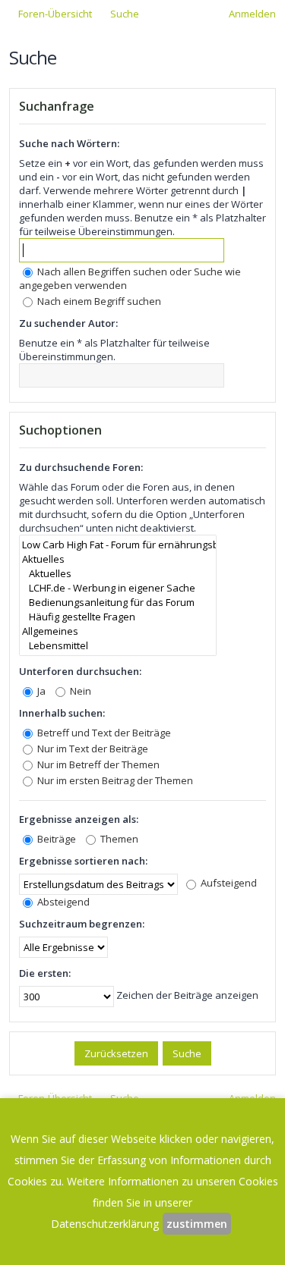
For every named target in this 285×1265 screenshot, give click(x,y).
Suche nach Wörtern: (69, 143)
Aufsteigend (227, 883)
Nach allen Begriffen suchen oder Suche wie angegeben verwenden (130, 278)
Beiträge (55, 839)
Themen (118, 839)
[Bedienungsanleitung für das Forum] (118, 602)
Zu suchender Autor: (68, 323)
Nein (79, 691)
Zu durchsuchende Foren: (81, 467)
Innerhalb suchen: (62, 713)
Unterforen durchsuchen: (80, 671)
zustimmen (196, 1223)
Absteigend (62, 902)
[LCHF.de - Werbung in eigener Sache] (118, 588)
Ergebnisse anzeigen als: (78, 819)
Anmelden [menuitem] (252, 13)
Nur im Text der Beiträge (91, 748)
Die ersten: (45, 973)
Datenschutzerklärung (105, 1223)
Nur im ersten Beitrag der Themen (114, 780)
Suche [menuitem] (124, 13)
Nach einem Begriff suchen (98, 301)
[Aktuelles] (118, 559)
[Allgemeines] (118, 631)
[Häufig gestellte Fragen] (118, 617)
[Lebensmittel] (118, 646)
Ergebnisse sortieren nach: (83, 861)
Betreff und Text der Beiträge (103, 732)
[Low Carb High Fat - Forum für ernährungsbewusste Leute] (118, 545)
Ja (40, 691)
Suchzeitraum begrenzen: (81, 924)
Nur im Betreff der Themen (97, 764)
